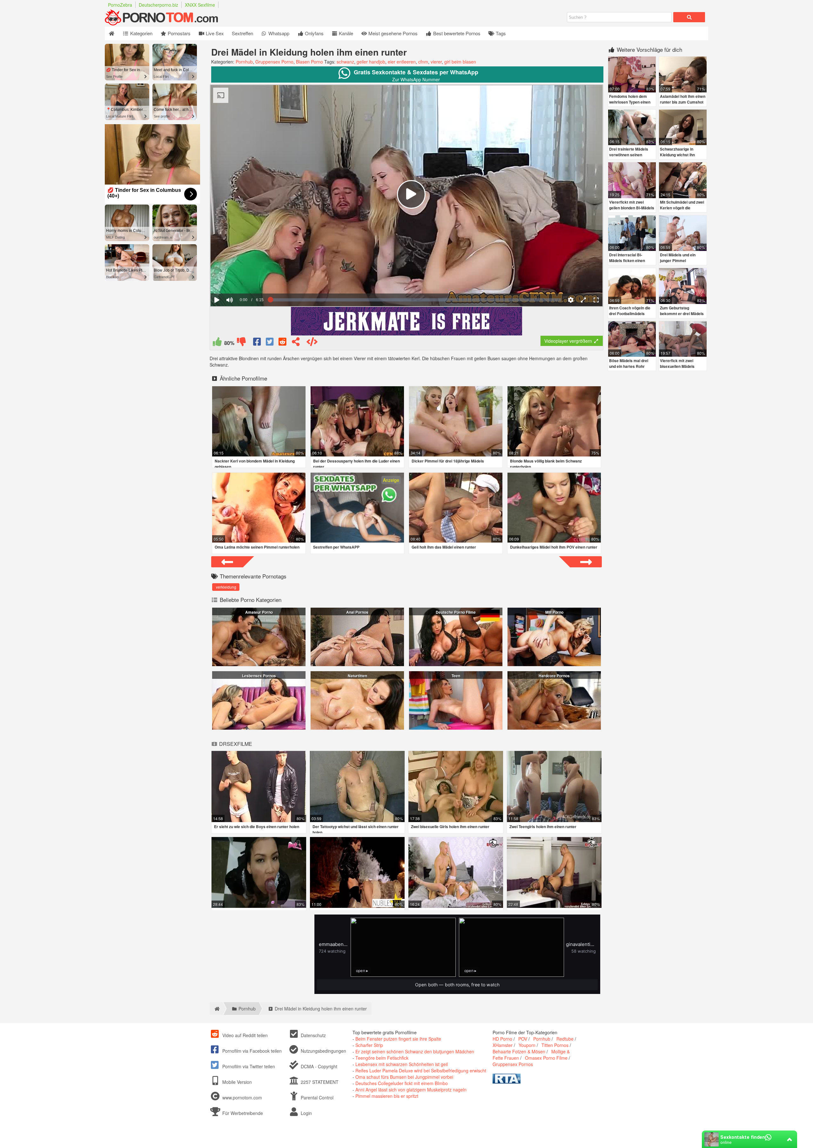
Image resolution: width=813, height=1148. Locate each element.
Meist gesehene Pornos (392, 33)
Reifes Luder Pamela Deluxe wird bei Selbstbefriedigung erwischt (420, 1070)
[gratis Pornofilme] (175, 23)
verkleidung (226, 587)
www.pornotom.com (242, 1097)
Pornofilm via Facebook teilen (251, 1051)
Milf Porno (554, 612)
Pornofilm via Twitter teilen (248, 1066)
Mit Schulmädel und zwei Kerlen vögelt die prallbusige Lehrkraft (682, 207)
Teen (456, 676)
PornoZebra (120, 5)
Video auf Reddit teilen (244, 1035)
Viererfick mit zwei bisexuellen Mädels (677, 363)
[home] (216, 1008)
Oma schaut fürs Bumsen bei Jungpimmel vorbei (404, 1077)
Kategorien (140, 33)
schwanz (345, 61)
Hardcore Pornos (554, 676)
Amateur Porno (259, 612)
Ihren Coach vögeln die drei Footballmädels (629, 310)
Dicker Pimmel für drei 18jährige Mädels (448, 461)
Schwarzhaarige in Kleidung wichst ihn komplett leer (677, 154)
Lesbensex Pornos (259, 676)
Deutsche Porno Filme (456, 612)
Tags (500, 33)
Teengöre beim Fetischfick (381, 1058)
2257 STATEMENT (319, 1082)
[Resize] (583, 300)
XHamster (503, 1045)
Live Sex (214, 33)
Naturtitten (357, 676)
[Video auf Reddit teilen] (283, 343)
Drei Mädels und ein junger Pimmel (677, 257)
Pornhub (244, 61)
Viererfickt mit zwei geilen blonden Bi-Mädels (631, 205)
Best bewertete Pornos (456, 33)
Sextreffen (242, 33)
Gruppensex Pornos (513, 1064)
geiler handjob (371, 61)
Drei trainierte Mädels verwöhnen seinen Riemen (628, 154)
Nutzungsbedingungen (322, 1051)
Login (305, 1113)
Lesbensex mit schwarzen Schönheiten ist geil (401, 1064)
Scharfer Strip (369, 1045)
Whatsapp (278, 33)
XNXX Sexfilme (200, 5)
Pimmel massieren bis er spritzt (386, 1096)
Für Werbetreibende (242, 1113)
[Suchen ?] (689, 17)
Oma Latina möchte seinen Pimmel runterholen (257, 547)
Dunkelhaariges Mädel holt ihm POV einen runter (553, 547)
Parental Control (316, 1097)
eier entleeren (402, 61)
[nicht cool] (241, 343)
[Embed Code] (312, 343)
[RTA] (507, 1081)
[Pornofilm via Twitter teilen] (270, 343)
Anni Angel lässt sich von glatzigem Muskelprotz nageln (411, 1089)
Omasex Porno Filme (546, 1058)
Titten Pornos (554, 1045)
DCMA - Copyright (318, 1066)
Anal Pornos (357, 612)
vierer (436, 61)
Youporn (527, 1045)
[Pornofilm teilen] (295, 343)
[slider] (240, 280)
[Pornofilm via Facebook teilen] (257, 343)
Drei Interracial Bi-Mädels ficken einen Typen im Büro (627, 260)
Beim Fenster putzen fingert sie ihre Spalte (398, 1039)
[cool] (217, 343)
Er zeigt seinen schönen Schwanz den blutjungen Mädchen (414, 1051)
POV (522, 1039)
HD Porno (502, 1039)
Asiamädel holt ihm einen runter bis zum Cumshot (682, 99)
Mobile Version (236, 1082)
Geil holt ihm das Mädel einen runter (444, 547)
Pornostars (178, 33)
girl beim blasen (460, 61)
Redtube (565, 1039)
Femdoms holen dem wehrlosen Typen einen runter (629, 102)
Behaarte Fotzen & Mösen (519, 1051)
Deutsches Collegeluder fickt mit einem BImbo (401, 1083)
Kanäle (345, 33)
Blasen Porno (309, 61)
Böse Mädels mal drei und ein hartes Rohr (628, 363)
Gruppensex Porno (274, 61)
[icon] (111, 33)
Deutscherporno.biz (158, 5)
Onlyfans (314, 33)
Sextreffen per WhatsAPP (336, 547)
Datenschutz (312, 1035)
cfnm (423, 61)
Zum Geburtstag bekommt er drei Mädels (682, 310)
